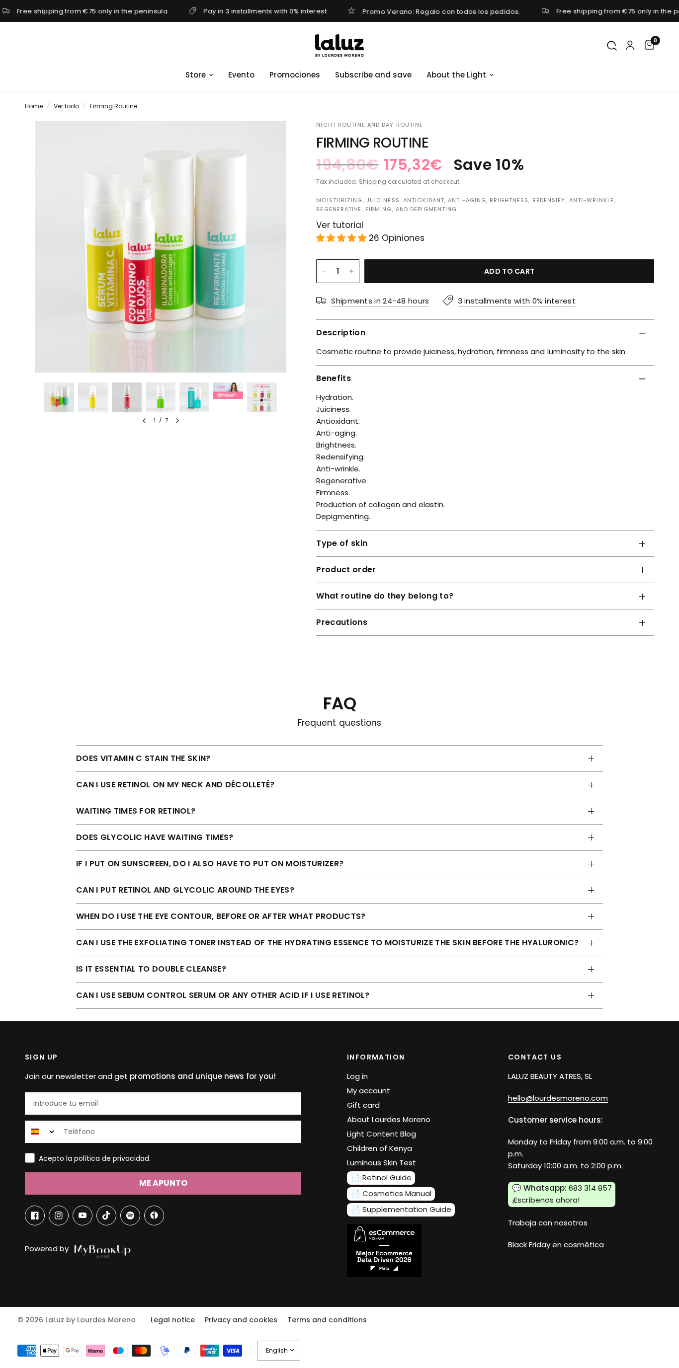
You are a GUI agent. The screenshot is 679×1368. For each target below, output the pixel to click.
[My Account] (630, 45)
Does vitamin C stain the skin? (143, 758)
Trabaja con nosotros (548, 1222)
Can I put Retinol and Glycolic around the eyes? (185, 890)
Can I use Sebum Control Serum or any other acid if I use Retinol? (223, 995)
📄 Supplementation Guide (401, 1209)
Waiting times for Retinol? (135, 811)
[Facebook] (35, 1215)
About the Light (456, 75)
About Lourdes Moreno (388, 1119)
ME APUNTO (163, 1183)
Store (195, 75)
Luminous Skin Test (381, 1162)
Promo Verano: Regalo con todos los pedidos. (441, 11)
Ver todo (66, 106)
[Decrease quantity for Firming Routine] (324, 271)
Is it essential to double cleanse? (151, 969)
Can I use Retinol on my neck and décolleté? (175, 784)
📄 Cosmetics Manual (391, 1193)
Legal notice (173, 1320)
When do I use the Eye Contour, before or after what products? (221, 916)
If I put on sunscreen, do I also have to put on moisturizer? (209, 863)
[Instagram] (59, 1215)
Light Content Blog (381, 1134)
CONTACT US (535, 1057)
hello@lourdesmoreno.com (558, 1098)
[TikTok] (106, 1215)
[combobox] (42, 1131)
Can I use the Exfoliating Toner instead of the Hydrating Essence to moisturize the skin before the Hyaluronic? (327, 942)
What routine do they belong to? (384, 596)
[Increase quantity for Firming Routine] (351, 271)
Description (340, 332)
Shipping (372, 181)
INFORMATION (376, 1057)
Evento (241, 75)
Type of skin (341, 543)
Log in (357, 1076)
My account (368, 1090)
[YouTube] (82, 1215)
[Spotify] (130, 1215)
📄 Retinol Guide (381, 1177)
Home (34, 106)
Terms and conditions (327, 1320)
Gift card (363, 1105)
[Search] (612, 46)
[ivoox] (154, 1215)
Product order (346, 569)
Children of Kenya (379, 1148)
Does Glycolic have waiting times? (155, 837)
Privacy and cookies (241, 1320)
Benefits (333, 378)
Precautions (341, 622)
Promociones (294, 75)
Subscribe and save (373, 75)
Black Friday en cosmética (556, 1244)
